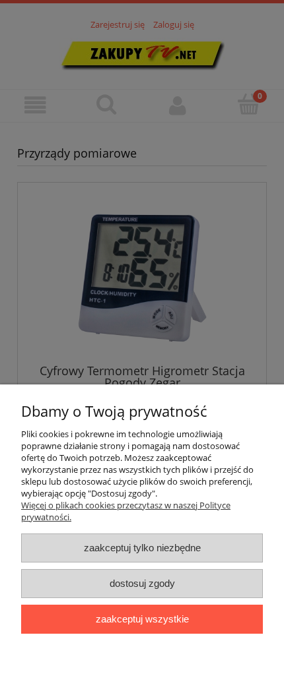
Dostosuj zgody (142, 583)
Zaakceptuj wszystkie (142, 618)
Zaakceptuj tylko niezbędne (142, 547)
